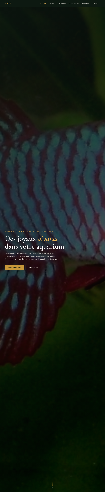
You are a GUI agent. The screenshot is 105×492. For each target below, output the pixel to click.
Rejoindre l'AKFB (34, 267)
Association (74, 3)
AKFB (8, 3)
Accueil (43, 3)
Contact (95, 3)
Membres (85, 3)
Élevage (62, 3)
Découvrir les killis (14, 267)
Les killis (52, 3)
